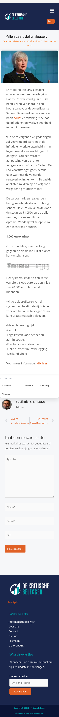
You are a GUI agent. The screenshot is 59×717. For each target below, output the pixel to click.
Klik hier (42, 363)
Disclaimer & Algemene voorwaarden (29, 713)
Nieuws (13, 636)
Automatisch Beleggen (22, 621)
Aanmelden (20, 691)
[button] (7, 385)
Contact (13, 631)
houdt (17, 118)
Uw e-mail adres (18, 676)
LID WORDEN (16, 645)
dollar (29, 45)
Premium (14, 640)
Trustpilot (14, 602)
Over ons (14, 626)
